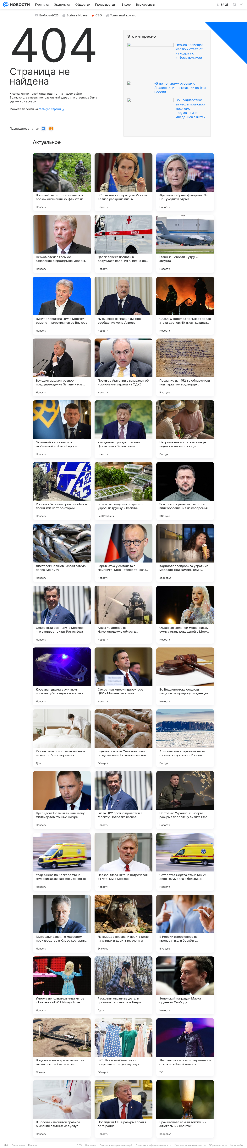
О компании (18, 1145)
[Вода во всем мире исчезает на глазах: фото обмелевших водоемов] (62, 1047)
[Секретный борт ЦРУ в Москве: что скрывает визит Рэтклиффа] (62, 615)
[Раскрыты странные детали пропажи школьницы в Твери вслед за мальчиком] (123, 985)
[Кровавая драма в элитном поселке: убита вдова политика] (62, 676)
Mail (6, 1145)
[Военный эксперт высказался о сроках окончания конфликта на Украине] (62, 182)
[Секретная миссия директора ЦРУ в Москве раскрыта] (123, 676)
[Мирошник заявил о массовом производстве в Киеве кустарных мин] (62, 924)
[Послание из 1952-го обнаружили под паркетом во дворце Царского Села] (185, 367)
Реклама (32, 1145)
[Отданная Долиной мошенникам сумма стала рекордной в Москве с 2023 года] (185, 615)
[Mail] (5, 4)
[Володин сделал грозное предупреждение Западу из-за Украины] (62, 367)
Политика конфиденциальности (153, 1145)
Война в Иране (77, 15)
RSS (79, 1145)
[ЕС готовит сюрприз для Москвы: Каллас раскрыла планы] (123, 182)
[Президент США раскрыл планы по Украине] (123, 1109)
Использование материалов (190, 1145)
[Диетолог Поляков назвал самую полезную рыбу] (62, 553)
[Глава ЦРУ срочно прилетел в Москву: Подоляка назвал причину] (123, 800)
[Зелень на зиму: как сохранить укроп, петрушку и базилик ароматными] (123, 491)
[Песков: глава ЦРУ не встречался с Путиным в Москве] (123, 862)
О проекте (90, 1145)
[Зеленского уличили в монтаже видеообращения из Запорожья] (185, 491)
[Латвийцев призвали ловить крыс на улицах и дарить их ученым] (123, 924)
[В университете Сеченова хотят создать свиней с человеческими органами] (123, 738)
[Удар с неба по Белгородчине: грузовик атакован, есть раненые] (62, 862)
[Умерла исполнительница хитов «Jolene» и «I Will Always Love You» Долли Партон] (62, 985)
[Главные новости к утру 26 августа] (185, 244)
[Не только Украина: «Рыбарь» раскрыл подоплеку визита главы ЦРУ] (185, 800)
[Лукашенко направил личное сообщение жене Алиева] (123, 306)
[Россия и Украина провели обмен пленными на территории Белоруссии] (62, 491)
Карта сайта (237, 1145)
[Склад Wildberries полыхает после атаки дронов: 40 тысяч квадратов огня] (185, 306)
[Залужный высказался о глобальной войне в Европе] (62, 429)
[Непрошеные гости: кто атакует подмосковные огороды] (185, 429)
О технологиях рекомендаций (116, 1145)
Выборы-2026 (48, 15)
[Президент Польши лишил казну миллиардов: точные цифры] (62, 800)
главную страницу (51, 109)
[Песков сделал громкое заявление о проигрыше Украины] (62, 244)
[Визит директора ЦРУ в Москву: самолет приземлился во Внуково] (62, 306)
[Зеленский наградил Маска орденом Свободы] (185, 985)
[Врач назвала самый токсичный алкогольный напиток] (185, 1109)
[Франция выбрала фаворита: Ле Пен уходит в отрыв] (185, 182)
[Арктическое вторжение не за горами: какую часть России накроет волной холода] (185, 738)
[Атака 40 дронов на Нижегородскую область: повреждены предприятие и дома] (123, 615)
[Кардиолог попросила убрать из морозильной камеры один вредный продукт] (185, 553)
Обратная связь (218, 1145)
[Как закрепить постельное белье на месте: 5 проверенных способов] (62, 738)
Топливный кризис (123, 15)
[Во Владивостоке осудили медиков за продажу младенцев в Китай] (185, 676)
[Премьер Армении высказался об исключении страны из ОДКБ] (123, 367)
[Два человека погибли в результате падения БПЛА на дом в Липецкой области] (123, 244)
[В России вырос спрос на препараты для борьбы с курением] (185, 924)
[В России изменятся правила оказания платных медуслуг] (62, 1109)
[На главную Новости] (19, 4)
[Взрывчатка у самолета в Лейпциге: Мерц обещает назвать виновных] (123, 553)
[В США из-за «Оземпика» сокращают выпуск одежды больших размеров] (123, 1047)
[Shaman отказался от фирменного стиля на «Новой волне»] (185, 1047)
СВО (99, 15)
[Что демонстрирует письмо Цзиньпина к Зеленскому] (123, 429)
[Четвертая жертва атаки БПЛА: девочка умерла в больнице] (185, 862)
